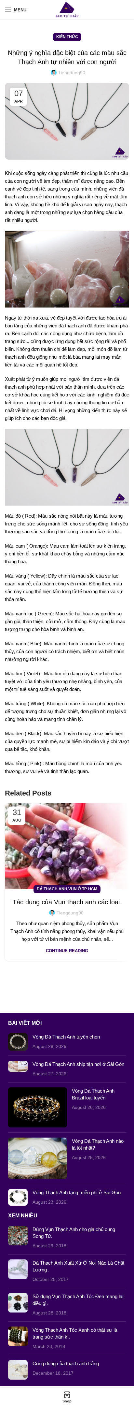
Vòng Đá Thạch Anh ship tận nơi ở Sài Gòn (78, 1064)
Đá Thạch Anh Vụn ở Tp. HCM (67, 889)
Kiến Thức (67, 37)
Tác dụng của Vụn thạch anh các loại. (67, 902)
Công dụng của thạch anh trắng (66, 1363)
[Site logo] (67, 9)
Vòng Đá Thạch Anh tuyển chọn (66, 1037)
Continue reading (67, 951)
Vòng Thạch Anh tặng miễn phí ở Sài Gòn (77, 1192)
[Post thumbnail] (18, 1042)
